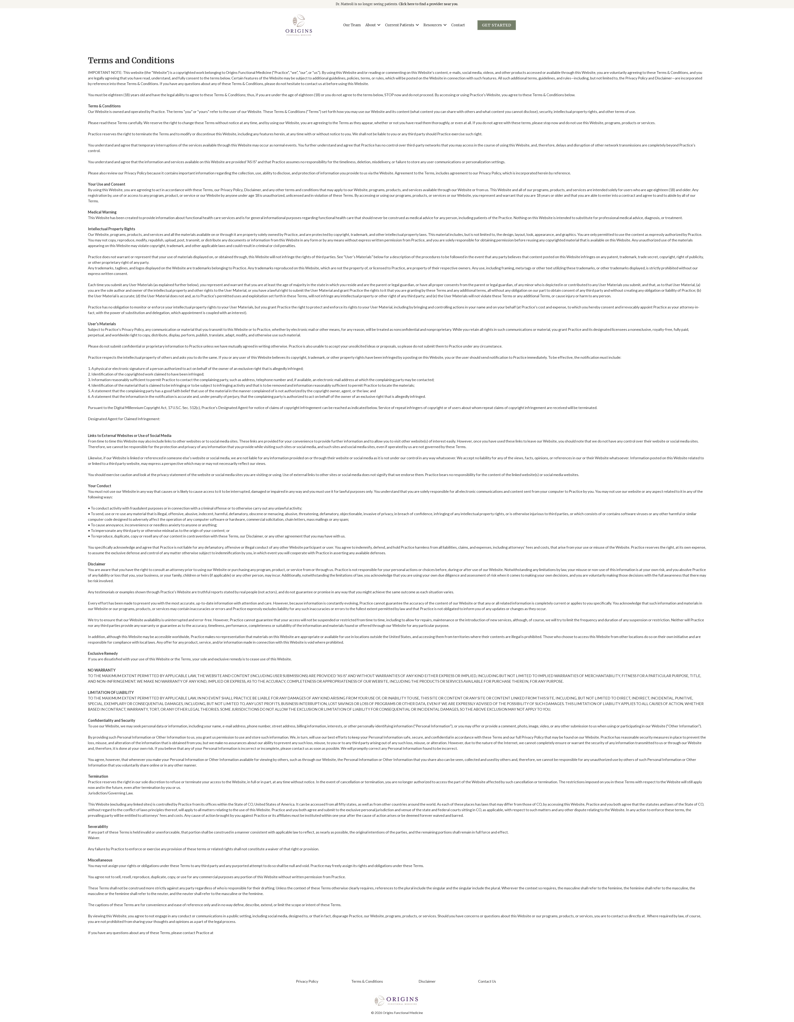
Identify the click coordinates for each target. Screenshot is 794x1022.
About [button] (371, 25)
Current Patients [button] (400, 25)
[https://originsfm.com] (298, 25)
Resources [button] (433, 25)
